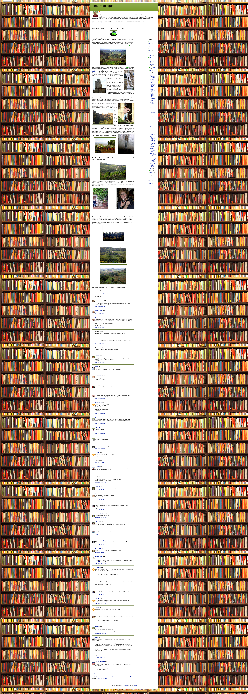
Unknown (97, 452)
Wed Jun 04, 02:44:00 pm (100, 563)
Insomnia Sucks (152, 132)
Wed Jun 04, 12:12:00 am (100, 471)
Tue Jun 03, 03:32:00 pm (100, 327)
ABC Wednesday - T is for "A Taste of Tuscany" (153, 159)
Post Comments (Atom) (103, 678)
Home (113, 676)
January (152, 176)
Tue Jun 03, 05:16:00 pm (100, 371)
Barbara (97, 626)
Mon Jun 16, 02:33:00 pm (100, 671)
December (152, 58)
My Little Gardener (152, 103)
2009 (150, 55)
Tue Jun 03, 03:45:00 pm (100, 334)
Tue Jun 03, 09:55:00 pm (100, 441)
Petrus (96, 298)
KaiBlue (97, 355)
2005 (150, 183)
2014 (150, 46)
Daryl (96, 530)
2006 (150, 181)
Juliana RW (97, 427)
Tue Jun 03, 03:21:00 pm (100, 313)
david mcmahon (98, 310)
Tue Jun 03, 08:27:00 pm (100, 413)
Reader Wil (97, 521)
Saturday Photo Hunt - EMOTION (152, 128)
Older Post (132, 676)
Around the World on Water (152, 99)
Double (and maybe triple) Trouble (152, 86)
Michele (97, 317)
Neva (96, 385)
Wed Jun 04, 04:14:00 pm (100, 594)
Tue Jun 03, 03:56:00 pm (100, 343)
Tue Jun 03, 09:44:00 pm (100, 433)
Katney (96, 366)
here (100, 388)
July (151, 72)
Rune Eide (97, 466)
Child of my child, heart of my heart (152, 165)
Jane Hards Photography (100, 540)
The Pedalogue (103, 5)
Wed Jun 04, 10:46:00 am (100, 544)
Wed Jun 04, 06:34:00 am (100, 517)
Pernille (97, 590)
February (152, 173)
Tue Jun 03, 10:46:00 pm (100, 448)
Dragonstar (97, 486)
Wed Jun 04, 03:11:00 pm (100, 585)
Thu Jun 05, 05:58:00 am (100, 610)
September (152, 67)
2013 (150, 48)
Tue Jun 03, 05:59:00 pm (100, 381)
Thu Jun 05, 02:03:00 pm (100, 622)
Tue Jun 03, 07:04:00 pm (100, 389)
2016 (150, 43)
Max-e (96, 417)
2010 (150, 53)
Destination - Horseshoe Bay (153, 154)
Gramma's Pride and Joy (152, 124)
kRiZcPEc (97, 598)
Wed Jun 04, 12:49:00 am (100, 482)
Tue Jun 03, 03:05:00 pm (100, 306)
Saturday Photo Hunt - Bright (152, 81)
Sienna (96, 637)
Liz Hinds (97, 607)
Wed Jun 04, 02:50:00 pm (100, 575)
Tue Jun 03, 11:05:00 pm (100, 462)
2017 (150, 41)
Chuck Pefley (98, 567)
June (151, 73)
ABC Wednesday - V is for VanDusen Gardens (153, 110)
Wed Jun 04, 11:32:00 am (100, 552)
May (151, 168)
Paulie (96, 437)
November (152, 61)
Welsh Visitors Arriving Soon (152, 95)
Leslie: (101, 11)
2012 (150, 50)
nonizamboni (98, 503)
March (151, 172)
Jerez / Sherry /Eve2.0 (100, 661)
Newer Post (95, 676)
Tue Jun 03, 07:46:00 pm (100, 398)
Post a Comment (97, 673)
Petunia (97, 445)
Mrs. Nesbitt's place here (117, 290)
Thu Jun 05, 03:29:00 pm (100, 633)
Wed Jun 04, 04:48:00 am (100, 499)
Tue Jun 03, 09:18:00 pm (100, 423)
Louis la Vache (98, 556)
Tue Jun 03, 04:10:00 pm (100, 362)
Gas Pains (152, 146)
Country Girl (98, 548)
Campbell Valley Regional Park (152, 115)
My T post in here (98, 431)
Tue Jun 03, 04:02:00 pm (100, 351)
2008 (150, 57)
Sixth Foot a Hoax (152, 105)
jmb (96, 393)
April (151, 170)
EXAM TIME (152, 134)
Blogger (135, 685)
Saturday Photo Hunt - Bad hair (153, 150)
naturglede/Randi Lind (100, 513)
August (152, 70)
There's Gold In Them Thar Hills (152, 76)
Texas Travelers (98, 402)
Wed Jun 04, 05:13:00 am (100, 509)
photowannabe (98, 375)
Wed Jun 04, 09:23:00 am (100, 535)
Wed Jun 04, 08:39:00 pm (100, 603)
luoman (126, 685)
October (152, 64)
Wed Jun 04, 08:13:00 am (100, 525)
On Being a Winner (152, 144)
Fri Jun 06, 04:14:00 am (100, 657)
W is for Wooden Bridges (152, 90)
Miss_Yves (97, 493)
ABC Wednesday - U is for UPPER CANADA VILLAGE (153, 139)
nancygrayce (98, 614)
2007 (150, 180)
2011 (150, 52)
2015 (150, 45)
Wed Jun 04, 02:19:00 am (100, 489)
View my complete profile (97, 22)
